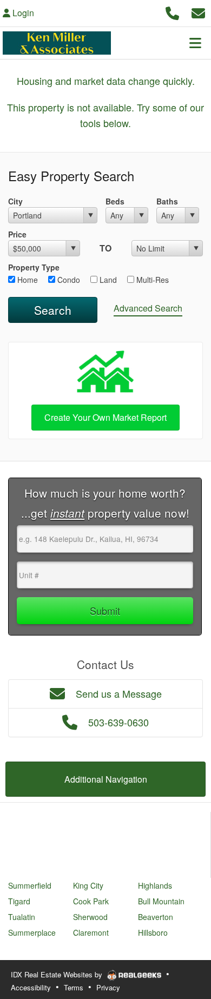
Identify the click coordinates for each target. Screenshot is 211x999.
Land (107, 279)
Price (17, 234)
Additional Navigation (105, 779)
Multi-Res (151, 279)
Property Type (34, 267)
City (15, 201)
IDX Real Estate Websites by (57, 974)
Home (26, 279)
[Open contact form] (198, 11)
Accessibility (31, 987)
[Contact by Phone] (172, 11)
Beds (115, 201)
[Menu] (195, 43)
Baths (167, 201)
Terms (73, 987)
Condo (67, 279)
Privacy (108, 987)
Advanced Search (148, 308)
